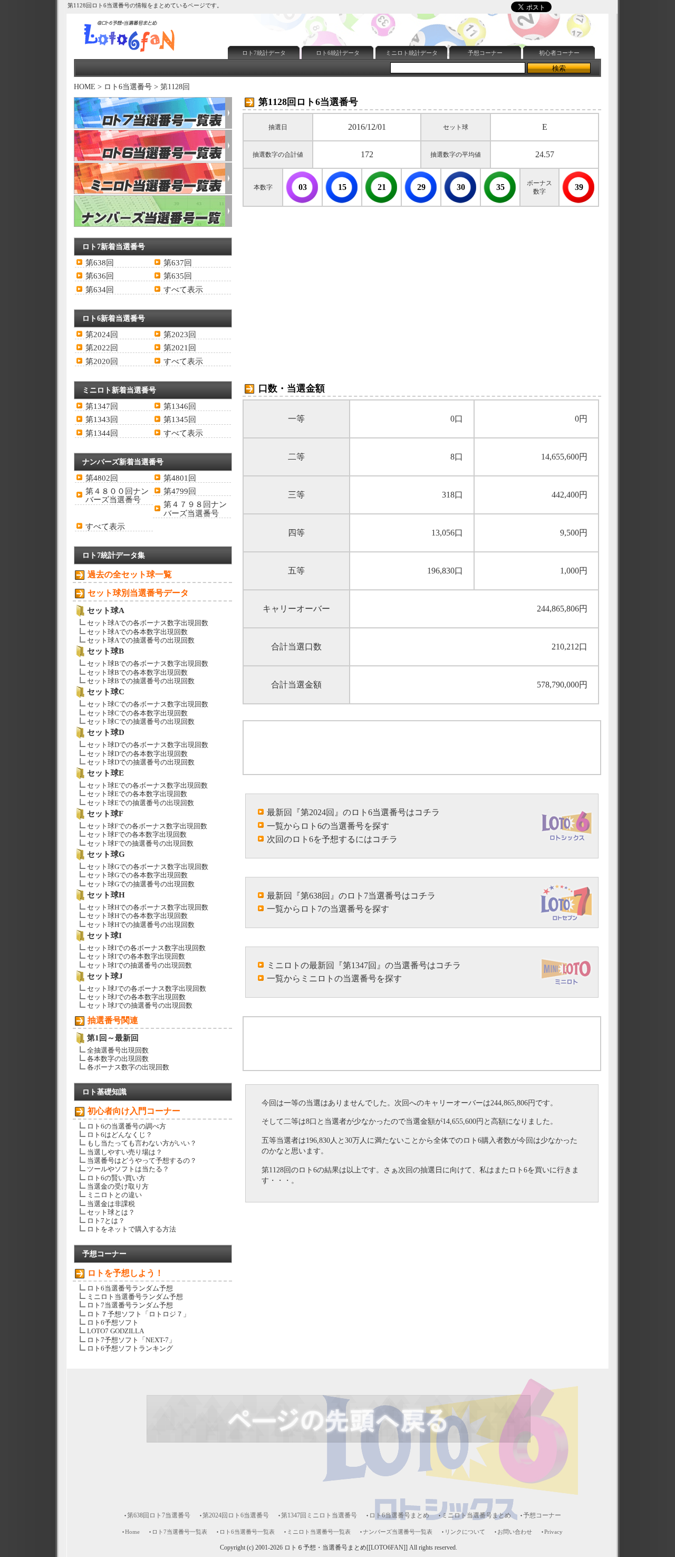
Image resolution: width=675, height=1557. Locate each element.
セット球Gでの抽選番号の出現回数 (141, 884)
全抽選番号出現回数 (118, 1050)
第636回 (99, 276)
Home (132, 1532)
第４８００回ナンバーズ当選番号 (117, 495)
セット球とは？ (111, 1212)
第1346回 (179, 406)
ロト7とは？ (106, 1221)
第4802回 (101, 478)
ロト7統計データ (264, 53)
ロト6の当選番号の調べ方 (126, 1126)
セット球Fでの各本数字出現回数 (137, 834)
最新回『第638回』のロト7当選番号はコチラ (351, 896)
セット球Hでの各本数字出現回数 (137, 916)
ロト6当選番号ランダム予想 (130, 1288)
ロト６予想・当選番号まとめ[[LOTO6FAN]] (346, 1547)
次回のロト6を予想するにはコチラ (332, 839)
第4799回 (179, 491)
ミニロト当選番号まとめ (476, 1515)
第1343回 (101, 419)
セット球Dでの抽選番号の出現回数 (141, 762)
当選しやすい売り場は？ (124, 1152)
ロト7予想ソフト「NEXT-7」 (131, 1340)
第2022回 (101, 347)
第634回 (99, 289)
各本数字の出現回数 (118, 1059)
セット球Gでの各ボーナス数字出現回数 (147, 867)
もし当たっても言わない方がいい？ (142, 1143)
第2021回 (179, 347)
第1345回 (179, 419)
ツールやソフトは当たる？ (128, 1169)
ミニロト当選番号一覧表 (319, 1532)
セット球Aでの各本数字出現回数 (137, 632)
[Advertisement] (416, 18)
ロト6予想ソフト (113, 1322)
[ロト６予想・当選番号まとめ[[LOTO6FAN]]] (148, 53)
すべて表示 (183, 289)
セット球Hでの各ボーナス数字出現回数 (147, 907)
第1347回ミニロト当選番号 (319, 1515)
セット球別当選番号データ (138, 593)
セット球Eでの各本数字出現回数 (137, 794)
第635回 (177, 276)
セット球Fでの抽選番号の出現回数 (140, 843)
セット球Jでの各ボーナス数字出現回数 (146, 988)
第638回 (99, 263)
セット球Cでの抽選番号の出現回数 (141, 721)
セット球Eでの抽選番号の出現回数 (140, 803)
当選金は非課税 (111, 1204)
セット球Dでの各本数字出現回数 (137, 754)
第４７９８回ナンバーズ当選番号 (195, 508)
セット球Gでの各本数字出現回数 (137, 875)
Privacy (553, 1532)
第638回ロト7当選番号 (158, 1515)
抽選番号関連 (113, 1020)
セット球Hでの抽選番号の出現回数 (141, 925)
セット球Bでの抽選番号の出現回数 (141, 681)
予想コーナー (485, 53)
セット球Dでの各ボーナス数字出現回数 (147, 745)
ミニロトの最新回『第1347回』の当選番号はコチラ (364, 965)
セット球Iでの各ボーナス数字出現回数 (146, 948)
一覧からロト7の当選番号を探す (328, 909)
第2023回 (179, 334)
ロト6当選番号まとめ (399, 1515)
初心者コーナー (559, 53)
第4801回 (179, 478)
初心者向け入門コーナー (134, 1111)
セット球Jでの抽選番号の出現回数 (139, 1005)
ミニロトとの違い (114, 1195)
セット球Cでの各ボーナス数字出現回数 (147, 704)
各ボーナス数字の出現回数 (128, 1067)
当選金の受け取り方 (118, 1186)
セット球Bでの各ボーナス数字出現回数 (147, 663)
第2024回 (101, 334)
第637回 (177, 263)
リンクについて (465, 1532)
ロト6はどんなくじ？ (119, 1135)
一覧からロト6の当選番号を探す (328, 826)
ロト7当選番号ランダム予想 (130, 1305)
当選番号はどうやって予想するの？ (142, 1160)
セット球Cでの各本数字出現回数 (137, 713)
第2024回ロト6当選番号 (235, 1515)
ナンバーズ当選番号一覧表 (397, 1532)
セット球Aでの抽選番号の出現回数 (141, 640)
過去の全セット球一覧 (130, 574)
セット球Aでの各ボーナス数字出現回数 (147, 623)
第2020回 (101, 361)
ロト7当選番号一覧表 (179, 1532)
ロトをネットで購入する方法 (131, 1229)
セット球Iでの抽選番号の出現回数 (139, 965)
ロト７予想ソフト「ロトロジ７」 (138, 1314)
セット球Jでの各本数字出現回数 (136, 997)
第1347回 (101, 406)
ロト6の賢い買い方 (116, 1178)
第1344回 (101, 433)
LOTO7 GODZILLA (115, 1331)
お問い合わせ (514, 1532)
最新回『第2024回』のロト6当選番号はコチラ (353, 812)
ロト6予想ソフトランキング (130, 1348)
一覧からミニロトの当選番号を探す (334, 978)
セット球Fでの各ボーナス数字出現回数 (147, 826)
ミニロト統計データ (411, 53)
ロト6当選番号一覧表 (247, 1532)
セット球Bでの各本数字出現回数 (137, 672)
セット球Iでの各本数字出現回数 (136, 956)
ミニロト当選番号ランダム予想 (135, 1297)
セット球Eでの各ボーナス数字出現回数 (147, 785)
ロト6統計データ (338, 53)
